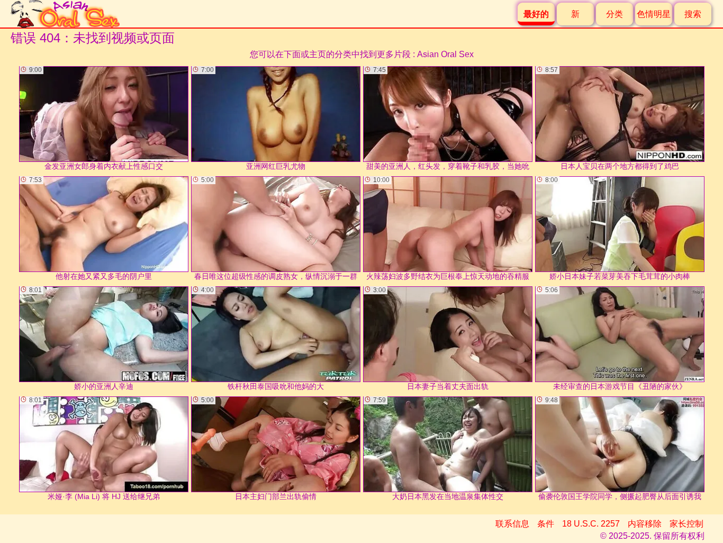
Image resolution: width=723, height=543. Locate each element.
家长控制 (686, 523)
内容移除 (645, 523)
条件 (545, 523)
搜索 (692, 14)
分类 (614, 14)
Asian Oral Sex (445, 54)
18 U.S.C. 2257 (591, 523)
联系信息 (512, 523)
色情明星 (654, 14)
